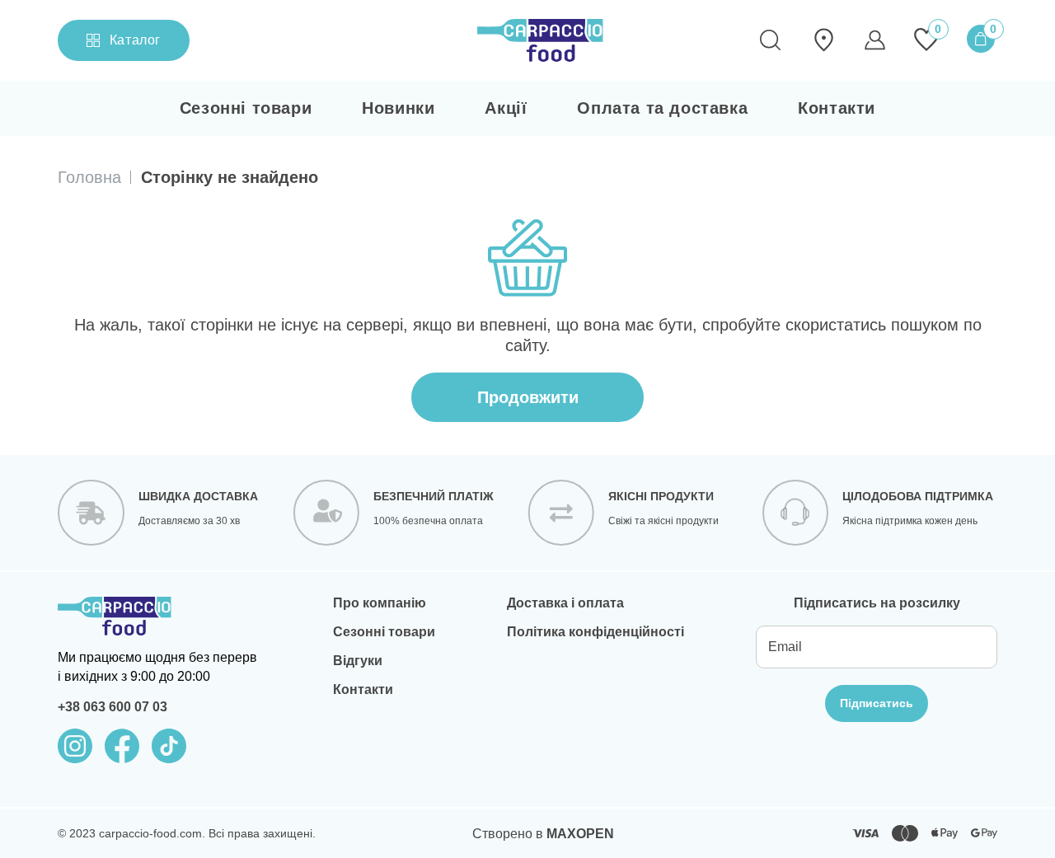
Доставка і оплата (565, 603)
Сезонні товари (246, 108)
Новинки (398, 108)
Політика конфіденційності (595, 632)
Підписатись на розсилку (877, 603)
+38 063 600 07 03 (112, 707)
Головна (89, 177)
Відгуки (357, 661)
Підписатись (876, 703)
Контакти (836, 108)
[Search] (770, 40)
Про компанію (379, 603)
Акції (506, 108)
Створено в (543, 834)
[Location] (823, 40)
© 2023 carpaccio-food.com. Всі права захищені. (187, 833)
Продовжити (528, 397)
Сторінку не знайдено (229, 177)
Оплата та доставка (662, 108)
